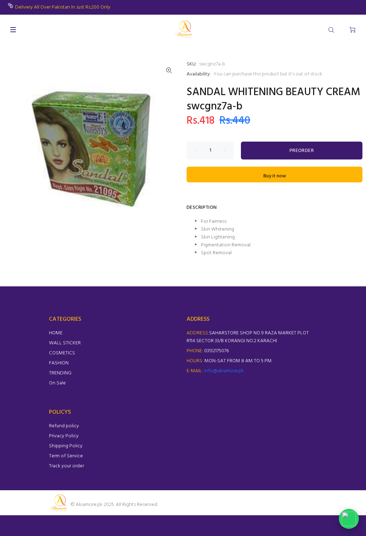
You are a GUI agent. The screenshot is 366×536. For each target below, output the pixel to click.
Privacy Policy (64, 436)
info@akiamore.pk (224, 371)
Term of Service (66, 456)
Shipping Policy (66, 446)
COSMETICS (62, 353)
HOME (56, 333)
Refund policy (64, 426)
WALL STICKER (65, 343)
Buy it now (274, 176)
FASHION (59, 363)
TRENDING (60, 373)
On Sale (57, 383)
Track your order (66, 466)
